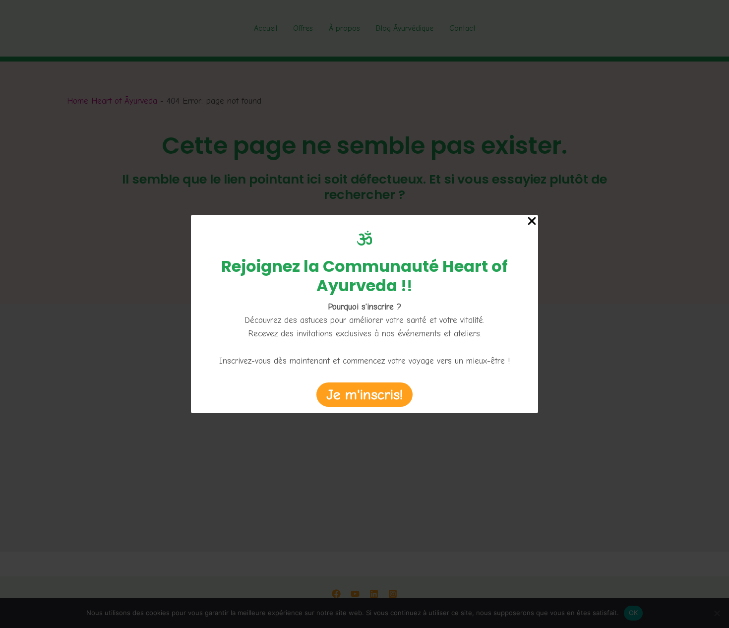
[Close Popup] (532, 222)
